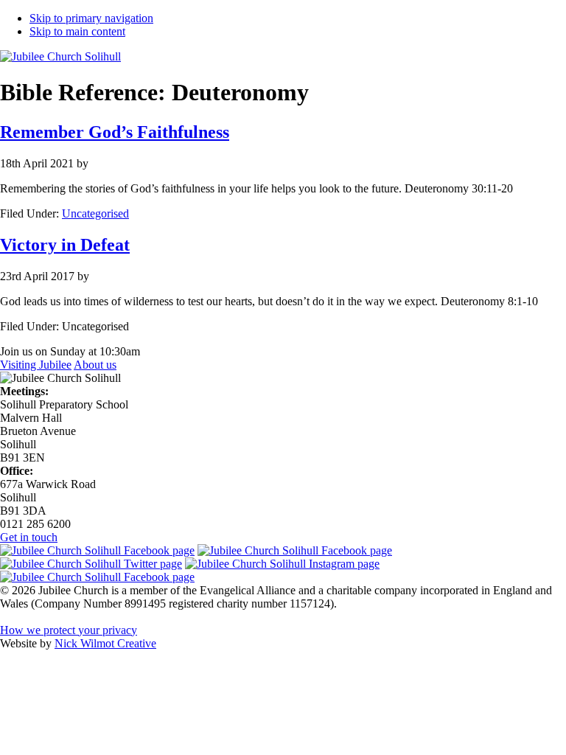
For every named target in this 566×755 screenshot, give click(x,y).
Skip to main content (77, 31)
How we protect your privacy (68, 630)
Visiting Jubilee (35, 364)
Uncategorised (95, 213)
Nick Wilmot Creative (105, 643)
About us (95, 364)
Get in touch (28, 537)
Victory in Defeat (65, 244)
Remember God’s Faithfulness (114, 132)
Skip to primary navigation (91, 18)
